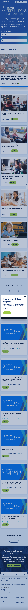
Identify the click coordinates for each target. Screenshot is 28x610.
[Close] (25, 296)
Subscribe (7, 312)
